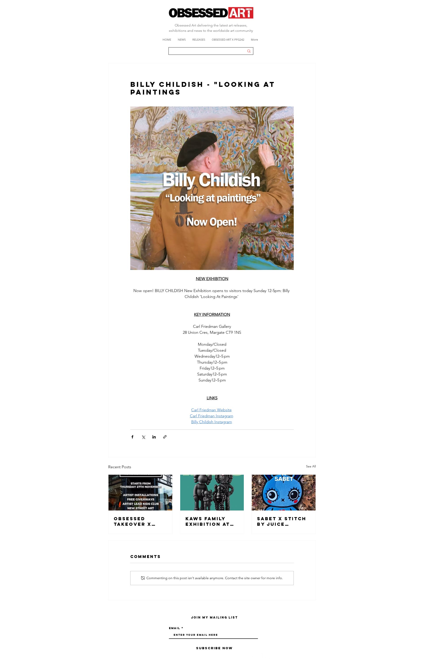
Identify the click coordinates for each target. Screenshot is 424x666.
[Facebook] (252, 656)
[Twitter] (270, 656)
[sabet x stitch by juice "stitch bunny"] (284, 492)
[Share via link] (165, 437)
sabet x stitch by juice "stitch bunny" (282, 521)
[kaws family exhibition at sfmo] (212, 492)
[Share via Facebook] (132, 437)
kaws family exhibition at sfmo (208, 521)
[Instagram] (258, 656)
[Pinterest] (264, 656)
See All (311, 466)
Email (174, 628)
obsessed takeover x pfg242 (132, 521)
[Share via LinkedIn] (154, 437)
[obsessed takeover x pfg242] (140, 492)
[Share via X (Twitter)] (143, 437)
